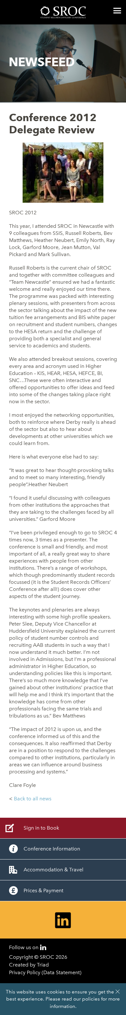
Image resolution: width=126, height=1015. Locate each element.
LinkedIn (43, 947)
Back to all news (32, 799)
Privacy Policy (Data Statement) (45, 972)
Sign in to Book (41, 828)
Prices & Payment (43, 890)
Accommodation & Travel (53, 870)
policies (91, 999)
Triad (43, 965)
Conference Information (52, 849)
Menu (117, 10)
